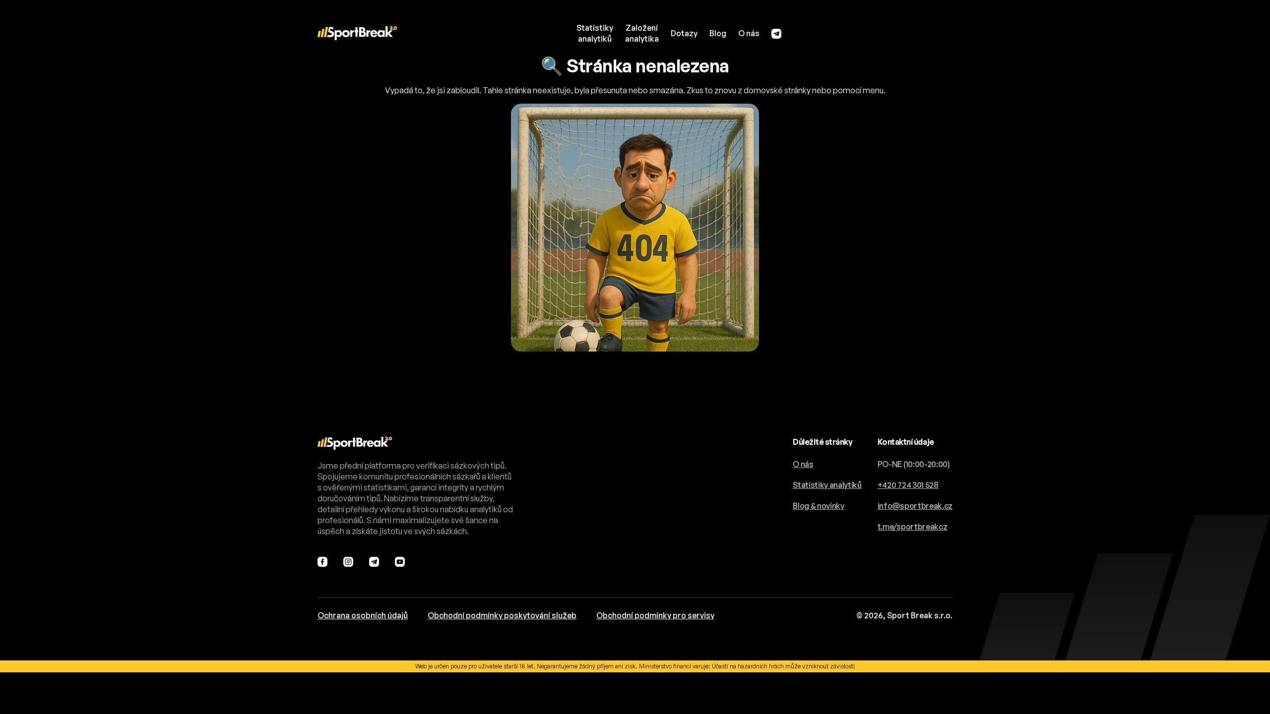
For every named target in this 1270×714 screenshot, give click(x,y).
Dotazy (684, 33)
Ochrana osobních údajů (363, 615)
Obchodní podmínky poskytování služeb (502, 615)
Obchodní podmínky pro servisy (655, 615)
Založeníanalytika (642, 33)
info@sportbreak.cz (915, 506)
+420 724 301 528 (908, 485)
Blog (717, 33)
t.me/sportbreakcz (913, 527)
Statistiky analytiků (827, 485)
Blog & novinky (818, 506)
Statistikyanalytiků (594, 33)
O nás (749, 33)
